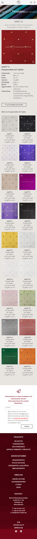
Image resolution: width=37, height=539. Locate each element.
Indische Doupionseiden (24, 25)
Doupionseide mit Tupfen (15, 27)
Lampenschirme (18, 96)
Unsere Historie (18, 479)
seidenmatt (16, 89)
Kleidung (27, 93)
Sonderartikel (18, 444)
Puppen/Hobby (28, 96)
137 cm (15, 78)
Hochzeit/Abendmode (20, 91)
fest (17, 87)
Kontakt (18, 494)
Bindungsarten (18, 468)
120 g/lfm (16, 80)
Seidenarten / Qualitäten (18, 466)
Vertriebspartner (19, 482)
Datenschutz (18, 525)
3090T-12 (27, 27)
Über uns (18, 475)
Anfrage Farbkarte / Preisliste (19, 449)
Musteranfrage (18, 447)
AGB (18, 522)
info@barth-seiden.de (19, 513)
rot (17, 75)
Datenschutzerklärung (21, 418)
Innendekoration (18, 93)
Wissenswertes (18, 460)
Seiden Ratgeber (18, 456)
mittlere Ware (23, 87)
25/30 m (15, 82)
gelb (14, 75)
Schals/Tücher (17, 98)
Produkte (13, 25)
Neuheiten (18, 441)
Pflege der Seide (18, 463)
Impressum (18, 528)
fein (14, 87)
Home (7, 25)
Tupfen (15, 84)
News (18, 487)
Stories (18, 484)
